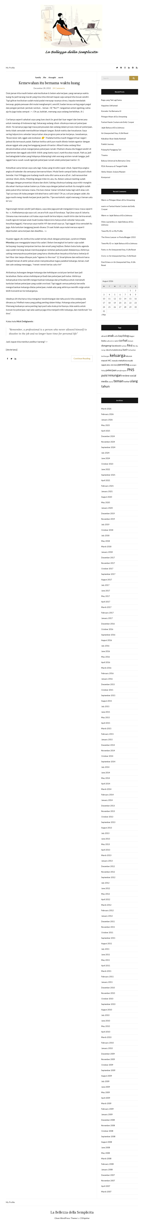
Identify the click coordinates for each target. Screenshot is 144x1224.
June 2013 (105, 839)
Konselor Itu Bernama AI (111, 111)
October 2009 (107, 1065)
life (44, 77)
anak (110, 335)
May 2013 (105, 844)
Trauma (104, 155)
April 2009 (105, 1098)
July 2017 (105, 585)
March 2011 (106, 971)
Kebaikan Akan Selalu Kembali (113, 139)
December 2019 (108, 513)
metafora (122, 360)
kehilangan (105, 356)
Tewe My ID (106, 231)
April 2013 (105, 850)
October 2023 (107, 464)
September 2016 (108, 635)
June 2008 (105, 1147)
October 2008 (107, 1131)
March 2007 (106, 1191)
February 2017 (107, 613)
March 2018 (106, 546)
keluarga (117, 355)
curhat (123, 340)
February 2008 (107, 1164)
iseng (103, 350)
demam (130, 341)
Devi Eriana (106, 262)
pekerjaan (111, 370)
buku (103, 340)
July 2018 (105, 535)
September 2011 (108, 938)
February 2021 (107, 486)
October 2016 (107, 629)
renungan (115, 375)
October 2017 (107, 568)
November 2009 (108, 1059)
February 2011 (107, 976)
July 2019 (105, 524)
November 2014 (108, 750)
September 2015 (108, 695)
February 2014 (107, 795)
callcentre (110, 341)
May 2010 (105, 1026)
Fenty (103, 250)
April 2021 (105, 480)
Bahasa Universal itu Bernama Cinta (115, 161)
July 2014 (105, 767)
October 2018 (107, 530)
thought (52, 77)
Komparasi (105, 177)
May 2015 (105, 717)
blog (126, 335)
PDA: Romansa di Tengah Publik (114, 166)
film (134, 346)
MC (109, 360)
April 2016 (105, 662)
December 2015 (108, 684)
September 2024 (108, 447)
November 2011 (108, 927)
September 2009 (108, 1070)
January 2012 (107, 916)
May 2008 (105, 1153)
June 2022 (105, 469)
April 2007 (105, 1186)
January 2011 (107, 982)
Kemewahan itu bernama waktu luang (49, 83)
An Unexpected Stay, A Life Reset (114, 133)
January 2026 (107, 420)
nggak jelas (105, 365)
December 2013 (108, 806)
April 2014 (105, 783)
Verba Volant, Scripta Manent (113, 172)
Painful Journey (107, 144)
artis (116, 336)
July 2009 (105, 1081)
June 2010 (105, 1021)
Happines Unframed (109, 105)
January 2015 (107, 739)
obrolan (114, 365)
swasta (110, 382)
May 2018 (105, 541)
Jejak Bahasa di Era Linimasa (112, 128)
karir (125, 349)
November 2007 (108, 1180)
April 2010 (105, 1032)
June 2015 (105, 712)
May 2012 (105, 894)
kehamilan (132, 350)
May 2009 (105, 1092)
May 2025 (105, 425)
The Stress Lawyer (108, 237)
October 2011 (107, 932)
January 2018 (107, 552)
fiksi (129, 345)
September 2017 (108, 574)
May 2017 (105, 596)
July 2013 (105, 833)
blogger (132, 336)
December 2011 (108, 921)
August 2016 (106, 640)
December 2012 (108, 866)
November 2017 (108, 563)
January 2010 (107, 1048)
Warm (103, 200)
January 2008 (107, 1169)
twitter (127, 381)
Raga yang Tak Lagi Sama (111, 100)
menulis (115, 361)
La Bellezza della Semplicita (72, 1212)
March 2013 (106, 855)
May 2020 (105, 502)
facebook (116, 345)
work (60, 77)
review (126, 375)
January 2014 (107, 800)
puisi (104, 375)
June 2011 (105, 954)
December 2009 (108, 1054)
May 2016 (105, 657)
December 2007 (108, 1175)
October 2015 (107, 690)
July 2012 (105, 883)
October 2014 (107, 756)
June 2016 (105, 651)
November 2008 (108, 1125)
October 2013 (107, 817)
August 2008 (106, 1142)
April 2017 (105, 602)
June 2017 (105, 591)
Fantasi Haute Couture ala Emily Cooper (117, 122)
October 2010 (107, 999)
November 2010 (108, 993)
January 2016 (107, 679)
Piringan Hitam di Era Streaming (114, 117)
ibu (137, 346)
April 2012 (105, 899)
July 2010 (105, 1015)
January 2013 (107, 861)
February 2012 (107, 910)
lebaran (129, 356)
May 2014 (105, 778)
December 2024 (108, 436)
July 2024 (105, 453)
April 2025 (105, 431)
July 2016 (105, 646)
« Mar (103, 315)
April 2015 (105, 723)
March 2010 (106, 1037)
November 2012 (108, 872)
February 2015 (107, 734)
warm (103, 206)
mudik (130, 361)
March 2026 (106, 409)
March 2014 (106, 789)
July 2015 (105, 706)
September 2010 (108, 1004)
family (38, 77)
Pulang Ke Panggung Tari (111, 150)
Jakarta (109, 350)
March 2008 (106, 1158)
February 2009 (107, 1109)
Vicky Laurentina (108, 222)
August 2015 (106, 701)
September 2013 (108, 822)
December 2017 (108, 557)
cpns (116, 341)
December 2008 (108, 1120)
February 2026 (107, 414)
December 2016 (108, 624)
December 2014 (108, 745)
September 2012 (108, 877)
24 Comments (59, 88)
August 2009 (106, 1076)
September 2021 (108, 475)
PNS (130, 369)
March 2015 (106, 728)
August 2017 (106, 579)
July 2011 (105, 949)
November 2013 (108, 811)
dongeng (106, 345)
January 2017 (107, 618)
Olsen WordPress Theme (65, 1218)
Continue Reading (82, 358)
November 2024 (108, 442)
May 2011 (105, 960)
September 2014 (108, 761)
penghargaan (122, 370)
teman (118, 381)
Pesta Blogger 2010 (127, 237)
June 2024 (105, 458)
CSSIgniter (85, 1218)
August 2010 (106, 1010)
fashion (124, 346)
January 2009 (107, 1114)
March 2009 (106, 1103)
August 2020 (106, 497)
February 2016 (107, 673)
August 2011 (106, 943)
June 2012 (105, 888)
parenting (123, 364)
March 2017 (106, 607)
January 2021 (107, 491)
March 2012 (106, 905)
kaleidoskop (117, 350)
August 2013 (106, 828)
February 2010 (107, 1043)
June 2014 (105, 772)
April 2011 (105, 965)
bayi (120, 335)
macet (104, 360)
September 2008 (108, 1136)
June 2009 (105, 1087)
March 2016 (106, 668)
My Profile (10, 67)
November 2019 (108, 519)
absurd (104, 336)
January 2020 (107, 508)
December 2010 (108, 987)
